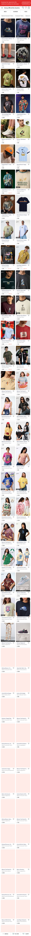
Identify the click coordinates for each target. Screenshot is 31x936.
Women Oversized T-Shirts (7, 15)
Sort (27, 934)
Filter (16, 934)
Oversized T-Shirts (19, 15)
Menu (6, 934)
